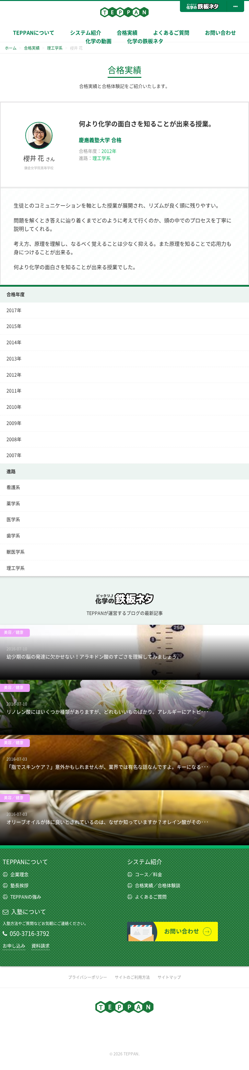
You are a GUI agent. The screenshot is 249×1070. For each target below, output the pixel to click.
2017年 (13, 310)
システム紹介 (144, 862)
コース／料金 (148, 874)
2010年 (13, 407)
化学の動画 (99, 41)
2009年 (13, 423)
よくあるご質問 (171, 32)
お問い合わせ (220, 32)
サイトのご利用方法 (132, 977)
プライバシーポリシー (87, 977)
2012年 (13, 375)
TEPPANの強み (25, 897)
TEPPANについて (33, 32)
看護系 (13, 487)
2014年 (13, 342)
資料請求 (40, 946)
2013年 (13, 358)
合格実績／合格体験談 (157, 885)
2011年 (13, 390)
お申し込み (14, 946)
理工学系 (15, 568)
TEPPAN (124, 12)
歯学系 (13, 535)
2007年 (13, 455)
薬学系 (13, 503)
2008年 (13, 439)
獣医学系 (15, 552)
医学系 (13, 519)
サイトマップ (169, 977)
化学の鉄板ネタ (145, 41)
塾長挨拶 (19, 885)
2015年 (13, 326)
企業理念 (19, 874)
